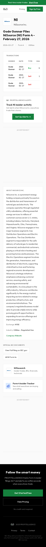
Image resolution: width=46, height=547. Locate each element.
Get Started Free (23, 493)
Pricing (22, 9)
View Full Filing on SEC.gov (16, 350)
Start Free (33, 2)
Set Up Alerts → (23, 116)
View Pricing (23, 501)
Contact (31, 530)
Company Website (14, 336)
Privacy (14, 530)
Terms (22, 530)
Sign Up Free (34, 9)
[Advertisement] (23, 156)
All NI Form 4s (10, 357)
